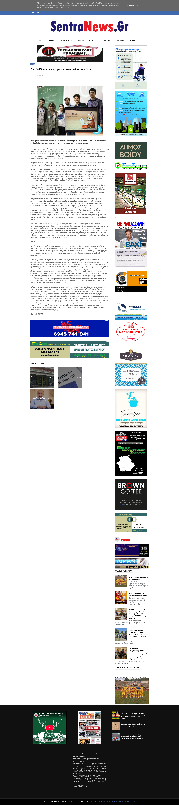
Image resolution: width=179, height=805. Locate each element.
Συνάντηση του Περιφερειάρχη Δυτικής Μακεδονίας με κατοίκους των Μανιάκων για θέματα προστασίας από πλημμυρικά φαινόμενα (138, 654)
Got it (139, 5)
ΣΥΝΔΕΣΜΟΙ (106, 40)
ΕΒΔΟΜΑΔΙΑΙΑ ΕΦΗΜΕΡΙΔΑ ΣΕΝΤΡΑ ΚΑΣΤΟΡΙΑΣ (115, 802)
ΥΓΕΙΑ (33, 64)
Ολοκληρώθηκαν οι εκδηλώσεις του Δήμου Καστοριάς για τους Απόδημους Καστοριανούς (138, 633)
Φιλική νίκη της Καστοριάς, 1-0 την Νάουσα (138, 578)
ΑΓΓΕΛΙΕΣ (133, 40)
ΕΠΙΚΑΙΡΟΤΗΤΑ (65, 40)
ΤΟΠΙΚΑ (51, 40)
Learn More (130, 5)
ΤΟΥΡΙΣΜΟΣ (120, 40)
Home (41, 40)
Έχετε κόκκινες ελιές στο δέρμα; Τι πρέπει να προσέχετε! (133, 725)
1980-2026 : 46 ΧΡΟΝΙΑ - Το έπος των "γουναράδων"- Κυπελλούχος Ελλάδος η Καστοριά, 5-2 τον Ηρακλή (133, 715)
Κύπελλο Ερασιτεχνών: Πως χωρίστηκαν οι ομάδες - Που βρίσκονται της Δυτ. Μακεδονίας (132, 736)
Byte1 (71, 802)
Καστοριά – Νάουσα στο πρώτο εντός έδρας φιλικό (138, 594)
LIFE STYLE (92, 40)
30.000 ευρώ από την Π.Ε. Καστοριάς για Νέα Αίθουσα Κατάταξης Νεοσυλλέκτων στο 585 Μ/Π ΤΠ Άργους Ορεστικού (138, 614)
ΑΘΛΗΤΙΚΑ (80, 40)
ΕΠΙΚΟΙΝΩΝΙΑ (35, 12)
